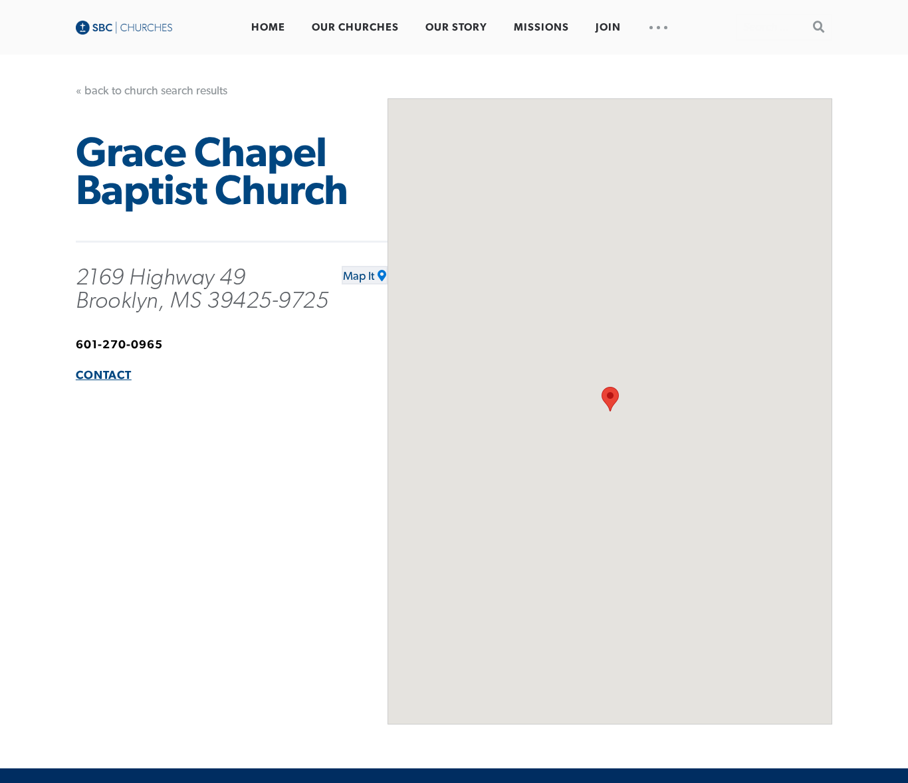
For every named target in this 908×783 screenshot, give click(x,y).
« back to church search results (151, 91)
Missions (541, 27)
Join (608, 27)
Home (268, 27)
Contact (104, 376)
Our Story (456, 27)
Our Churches (355, 27)
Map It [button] (358, 276)
